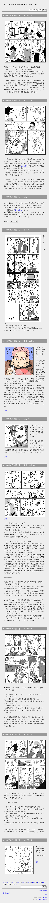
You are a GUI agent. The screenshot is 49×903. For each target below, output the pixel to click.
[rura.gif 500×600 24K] (25, 764)
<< (3, 882)
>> (16, 884)
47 (9, 884)
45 (4, 884)
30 (8, 882)
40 (33, 882)
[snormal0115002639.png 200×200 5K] (16, 436)
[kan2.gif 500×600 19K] (25, 130)
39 (30, 882)
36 (23, 882)
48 (11, 884)
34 (18, 882)
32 (13, 882)
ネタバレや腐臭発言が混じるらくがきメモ (19, 4)
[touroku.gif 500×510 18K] (25, 41)
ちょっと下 (24, 166)
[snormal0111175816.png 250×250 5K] (19, 860)
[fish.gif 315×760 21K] (23, 279)
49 (14, 884)
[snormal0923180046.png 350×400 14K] (25, 493)
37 (25, 882)
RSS (46, 894)
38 (28, 882)
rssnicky (45, 899)
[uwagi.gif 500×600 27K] (25, 658)
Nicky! (40, 899)
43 (40, 882)
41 (35, 882)
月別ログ (6, 893)
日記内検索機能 (43, 890)
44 (43, 882)
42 (38, 882)
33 (15, 882)
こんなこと (18, 210)
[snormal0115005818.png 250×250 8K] (19, 361)
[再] (5, 410)
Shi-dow (45, 897)
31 (10, 882)
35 (20, 882)
